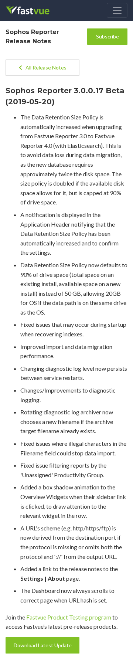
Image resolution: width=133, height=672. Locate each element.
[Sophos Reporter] (33, 10)
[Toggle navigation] (117, 10)
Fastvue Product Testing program (68, 617)
